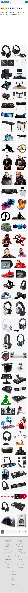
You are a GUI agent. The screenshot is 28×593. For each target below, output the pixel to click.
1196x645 (14, 404)
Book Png (14, 577)
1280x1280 (3, 445)
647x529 (3, 209)
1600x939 (13, 512)
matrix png (8, 544)
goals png (8, 541)
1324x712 (16, 184)
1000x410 (17, 393)
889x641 (16, 268)
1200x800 (3, 67)
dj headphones (18, 12)
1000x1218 (20, 467)
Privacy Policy (20, 548)
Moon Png (20, 562)
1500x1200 (21, 289)
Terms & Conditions (20, 544)
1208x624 (3, 196)
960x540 (12, 479)
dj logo (12, 12)
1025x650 (3, 414)
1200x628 (3, 289)
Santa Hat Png (8, 559)
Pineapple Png (14, 574)
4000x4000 (3, 491)
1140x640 (3, 257)
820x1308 (3, 169)
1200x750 (3, 393)
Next (24, 531)
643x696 (16, 332)
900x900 (17, 372)
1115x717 (13, 360)
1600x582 (3, 109)
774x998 (21, 196)
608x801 (3, 360)
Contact (20, 543)
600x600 (14, 57)
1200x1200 (17, 454)
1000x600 (3, 278)
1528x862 (3, 142)
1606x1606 (3, 348)
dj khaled (7, 12)
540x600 (19, 131)
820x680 (16, 169)
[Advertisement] (14, 30)
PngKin (7, 564)
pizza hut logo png (8, 551)
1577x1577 (3, 404)
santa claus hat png (8, 552)
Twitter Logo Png (7, 558)
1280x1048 (3, 268)
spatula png (7, 549)
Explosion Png (20, 565)
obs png (7, 543)
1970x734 (15, 231)
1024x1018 (3, 79)
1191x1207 (15, 246)
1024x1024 (3, 57)
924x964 (19, 257)
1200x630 (17, 500)
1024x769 (19, 414)
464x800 (3, 316)
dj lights (8, 14)
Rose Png (8, 561)
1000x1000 (19, 526)
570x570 (18, 109)
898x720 (3, 231)
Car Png (14, 571)
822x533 (3, 152)
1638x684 (3, 118)
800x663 (3, 372)
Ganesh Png (14, 579)
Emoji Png (14, 576)
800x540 (18, 152)
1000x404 (17, 118)
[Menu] (26, 2)
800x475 (16, 299)
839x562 (3, 299)
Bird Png (14, 573)
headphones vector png (8, 548)
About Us (20, 541)
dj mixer (19, 14)
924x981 (3, 221)
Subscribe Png (8, 556)
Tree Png (20, 559)
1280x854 (3, 184)
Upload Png (20, 549)
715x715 (19, 209)
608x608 (3, 332)
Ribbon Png (7, 562)
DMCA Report (20, 546)
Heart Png (8, 567)
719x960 (3, 246)
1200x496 (13, 491)
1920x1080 (18, 67)
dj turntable (14, 14)
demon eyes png (7, 546)
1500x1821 (18, 429)
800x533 (14, 89)
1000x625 (3, 500)
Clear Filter (3, 10)
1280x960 (3, 384)
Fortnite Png (20, 567)
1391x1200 (3, 89)
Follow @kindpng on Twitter (20, 552)
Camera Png (20, 558)
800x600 (3, 131)
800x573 (15, 384)
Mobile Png (7, 565)
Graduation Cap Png (20, 564)
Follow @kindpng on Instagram (20, 551)
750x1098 (17, 316)
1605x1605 (17, 348)
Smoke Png (20, 561)
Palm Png (20, 556)
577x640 (16, 445)
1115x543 (14, 221)
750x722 (3, 526)
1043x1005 (3, 429)
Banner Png (14, 580)
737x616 (3, 100)
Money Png (14, 569)
